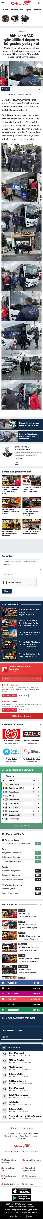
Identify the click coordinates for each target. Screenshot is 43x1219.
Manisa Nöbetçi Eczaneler (8, 1161)
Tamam (30, 1216)
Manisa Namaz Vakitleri (8, 1169)
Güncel (5, 10)
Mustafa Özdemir (22, 449)
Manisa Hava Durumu (33, 1160)
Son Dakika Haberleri (11, 1184)
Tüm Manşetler (30, 1176)
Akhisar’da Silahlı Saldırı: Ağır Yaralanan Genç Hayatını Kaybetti (28, 960)
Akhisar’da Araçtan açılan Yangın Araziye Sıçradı (10, 511)
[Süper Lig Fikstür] (40, 834)
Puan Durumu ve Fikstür (8, 1177)
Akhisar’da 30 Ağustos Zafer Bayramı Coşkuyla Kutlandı (31, 489)
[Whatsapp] (32, 1128)
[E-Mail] (17, 463)
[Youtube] (23, 1128)
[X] (15, 1128)
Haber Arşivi (30, 1184)
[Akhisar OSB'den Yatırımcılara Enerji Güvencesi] (11, 524)
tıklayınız (22, 1216)
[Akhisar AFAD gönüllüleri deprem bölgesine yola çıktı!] (21, 73)
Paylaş (6, 89)
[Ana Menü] (2, 3)
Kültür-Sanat (24, 1136)
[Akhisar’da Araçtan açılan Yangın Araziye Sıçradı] (11, 503)
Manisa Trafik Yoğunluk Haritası (28, 1169)
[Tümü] (40, 725)
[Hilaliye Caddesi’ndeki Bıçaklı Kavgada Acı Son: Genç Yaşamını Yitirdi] (11, 481)
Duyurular (23, 966)
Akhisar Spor (17, 10)
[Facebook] (11, 1128)
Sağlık (36, 1133)
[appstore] (21, 1192)
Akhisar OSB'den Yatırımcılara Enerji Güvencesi (9, 533)
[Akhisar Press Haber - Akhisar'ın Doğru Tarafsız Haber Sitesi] (20, 3)
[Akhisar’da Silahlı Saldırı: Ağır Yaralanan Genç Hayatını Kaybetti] (31, 503)
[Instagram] (19, 1128)
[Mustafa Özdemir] (7, 451)
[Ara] (39, 3)
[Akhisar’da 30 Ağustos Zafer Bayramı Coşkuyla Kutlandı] (31, 481)
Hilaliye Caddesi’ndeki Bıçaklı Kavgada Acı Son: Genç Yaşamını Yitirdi (28, 915)
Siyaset (37, 10)
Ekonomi (22, 944)
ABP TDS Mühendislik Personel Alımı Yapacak (27, 971)
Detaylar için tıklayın (21, 826)
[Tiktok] (28, 1128)
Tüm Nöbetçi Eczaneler (22, 716)
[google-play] (21, 1198)
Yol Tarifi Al (24, 695)
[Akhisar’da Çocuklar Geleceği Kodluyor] (31, 524)
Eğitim (28, 10)
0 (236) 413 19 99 (10, 710)
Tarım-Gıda (21, 1138)
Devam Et (18, 458)
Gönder (7, 591)
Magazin (15, 1136)
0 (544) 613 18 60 (10, 695)
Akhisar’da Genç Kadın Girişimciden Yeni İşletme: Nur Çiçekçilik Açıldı (28, 949)
